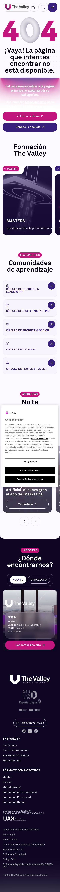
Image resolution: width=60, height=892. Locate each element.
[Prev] (24, 521)
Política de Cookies (13, 849)
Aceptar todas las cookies (30, 479)
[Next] (35, 521)
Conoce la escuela (28, 127)
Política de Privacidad (14, 854)
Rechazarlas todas (30, 470)
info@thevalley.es (32, 722)
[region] (30, 446)
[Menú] (52, 7)
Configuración (30, 462)
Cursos (7, 782)
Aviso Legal (9, 834)
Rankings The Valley (16, 755)
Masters (8, 777)
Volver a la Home (28, 116)
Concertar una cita (28, 645)
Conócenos (10, 745)
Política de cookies (39, 438)
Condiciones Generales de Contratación (24, 844)
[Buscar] (43, 7)
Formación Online (14, 802)
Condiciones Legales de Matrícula (21, 829)
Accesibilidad (10, 839)
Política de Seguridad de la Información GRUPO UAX (28, 865)
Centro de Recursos (15, 750)
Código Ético (9, 859)
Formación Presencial (17, 797)
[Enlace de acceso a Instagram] (36, 731)
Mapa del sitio (35, 102)
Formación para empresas (20, 792)
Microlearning (12, 787)
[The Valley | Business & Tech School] (17, 7)
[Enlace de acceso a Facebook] (24, 731)
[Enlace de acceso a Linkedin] (30, 731)
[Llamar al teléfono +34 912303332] (34, 7)
